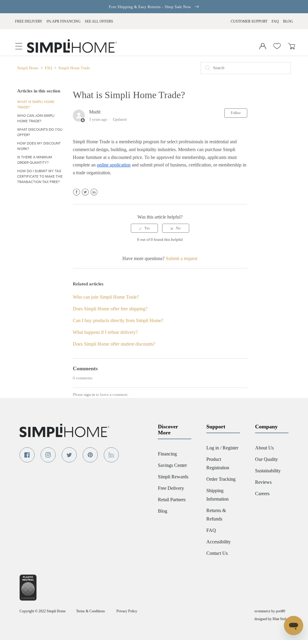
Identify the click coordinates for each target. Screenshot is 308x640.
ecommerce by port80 (269, 611)
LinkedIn (94, 192)
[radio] (144, 228)
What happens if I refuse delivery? (105, 332)
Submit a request (181, 258)
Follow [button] (236, 113)
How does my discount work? (39, 146)
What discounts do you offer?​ (39, 132)
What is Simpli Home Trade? (35, 104)
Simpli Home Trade (74, 68)
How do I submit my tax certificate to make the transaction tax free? (40, 176)
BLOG (288, 21)
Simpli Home (28, 68)
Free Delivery (28, 21)
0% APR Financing (64, 21)
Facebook (76, 192)
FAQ (275, 21)
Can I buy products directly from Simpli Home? (118, 320)
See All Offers (99, 21)
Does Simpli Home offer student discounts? (114, 343)
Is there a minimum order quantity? (34, 160)
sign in (89, 394)
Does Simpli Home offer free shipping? (110, 308)
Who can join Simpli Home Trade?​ (35, 118)
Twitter (85, 192)
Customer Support (249, 21)
